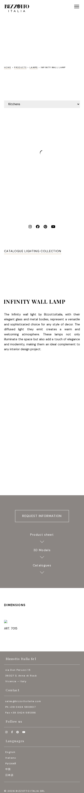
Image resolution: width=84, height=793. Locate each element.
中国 (8, 769)
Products (20, 67)
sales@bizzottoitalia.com (23, 701)
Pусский (10, 763)
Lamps (34, 67)
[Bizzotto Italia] (16, 8)
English (10, 752)
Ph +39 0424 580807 (20, 707)
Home (7, 67)
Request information (42, 516)
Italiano (10, 757)
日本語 (9, 775)
